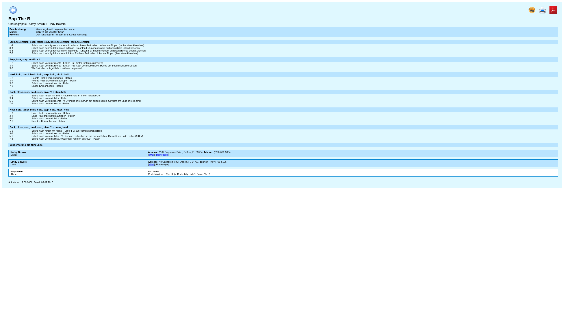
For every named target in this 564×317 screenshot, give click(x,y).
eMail (151, 154)
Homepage (162, 154)
